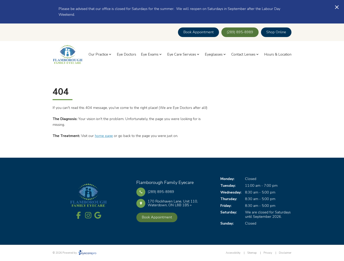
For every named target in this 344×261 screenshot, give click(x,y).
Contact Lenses (243, 54)
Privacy (268, 253)
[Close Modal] (337, 7)
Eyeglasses (214, 54)
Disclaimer (285, 253)
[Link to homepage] (67, 54)
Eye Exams (149, 54)
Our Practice (98, 54)
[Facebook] (78, 215)
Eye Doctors (126, 54)
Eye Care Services (181, 54)
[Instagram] (88, 215)
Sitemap (252, 253)
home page (104, 135)
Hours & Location (277, 54)
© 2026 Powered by (65, 253)
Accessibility (233, 253)
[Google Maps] (97, 215)
